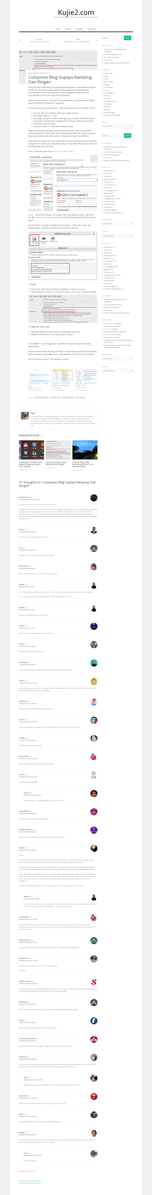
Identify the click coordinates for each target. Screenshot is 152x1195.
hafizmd (26, 793)
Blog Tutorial (33, 73)
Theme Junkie (36, 1183)
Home (58, 29)
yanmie (21, 848)
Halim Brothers (24, 958)
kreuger (21, 1132)
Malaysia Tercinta (25, 981)
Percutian (107, 104)
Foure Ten (108, 326)
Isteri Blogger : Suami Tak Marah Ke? (77, 41)
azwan (21, 720)
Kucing (106, 90)
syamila (21, 584)
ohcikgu (21, 738)
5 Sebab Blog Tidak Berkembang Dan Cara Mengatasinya (82, 464)
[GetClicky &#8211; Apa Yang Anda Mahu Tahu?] (86, 376)
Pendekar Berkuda (25, 830)
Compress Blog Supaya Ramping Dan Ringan (56, 463)
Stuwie (21, 681)
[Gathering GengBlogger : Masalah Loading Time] (62, 376)
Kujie (33, 413)
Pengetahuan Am (110, 101)
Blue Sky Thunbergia (111, 57)
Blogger (107, 84)
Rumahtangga (109, 112)
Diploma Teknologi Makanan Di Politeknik (117, 346)
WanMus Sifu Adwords (44, 217)
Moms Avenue (23, 566)
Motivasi (107, 95)
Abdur (21, 1114)
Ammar (21, 529)
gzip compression (68, 397)
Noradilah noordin (110, 332)
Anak (106, 76)
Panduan (107, 98)
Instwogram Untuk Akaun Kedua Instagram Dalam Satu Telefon (30, 464)
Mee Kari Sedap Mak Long (39, 41)
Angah (30, 215)
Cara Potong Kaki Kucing (113, 54)
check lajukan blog (41, 397)
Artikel (106, 79)
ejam (25, 1077)
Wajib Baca (92, 29)
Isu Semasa (108, 87)
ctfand (21, 1020)
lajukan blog (80, 397)
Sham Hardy (23, 662)
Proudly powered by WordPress (30, 1181)
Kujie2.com (76, 12)
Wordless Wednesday (112, 115)
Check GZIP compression (63, 151)
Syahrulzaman (24, 497)
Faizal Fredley (23, 756)
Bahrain (21, 644)
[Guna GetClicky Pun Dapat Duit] (39, 376)
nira (20, 548)
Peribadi (107, 107)
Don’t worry (108, 60)
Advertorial (108, 73)
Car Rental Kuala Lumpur (27, 1039)
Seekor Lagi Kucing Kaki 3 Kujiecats (116, 63)
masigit (106, 340)
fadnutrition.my (24, 940)
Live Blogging (109, 93)
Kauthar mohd (109, 345)
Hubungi (79, 29)
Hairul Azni (22, 1057)
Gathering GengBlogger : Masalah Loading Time (61, 384)
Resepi (106, 109)
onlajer (21, 626)
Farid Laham (23, 1096)
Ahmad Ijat (22, 1002)
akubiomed (23, 701)
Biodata (68, 29)
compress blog (55, 397)
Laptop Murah (23, 811)
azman (21, 775)
